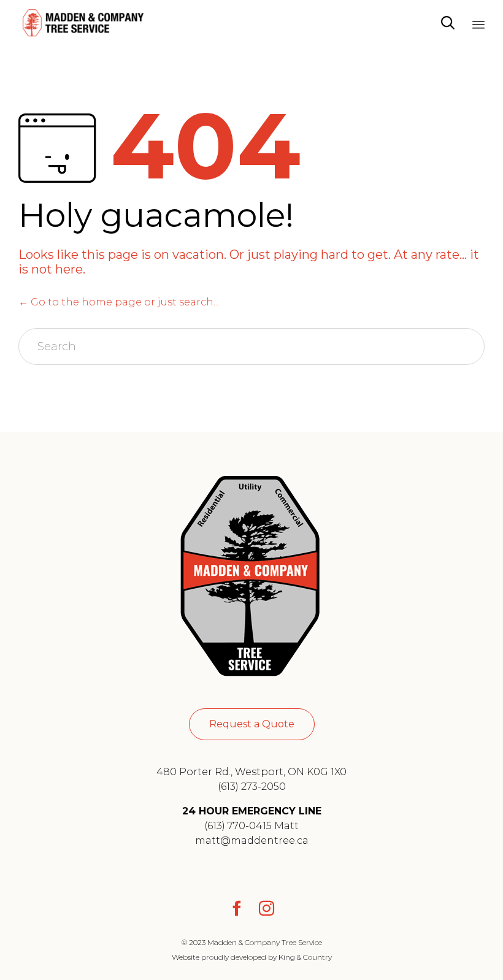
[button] (252, 724)
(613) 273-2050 (252, 786)
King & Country (305, 957)
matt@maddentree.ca (252, 840)
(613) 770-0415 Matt (251, 826)
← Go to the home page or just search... (118, 302)
